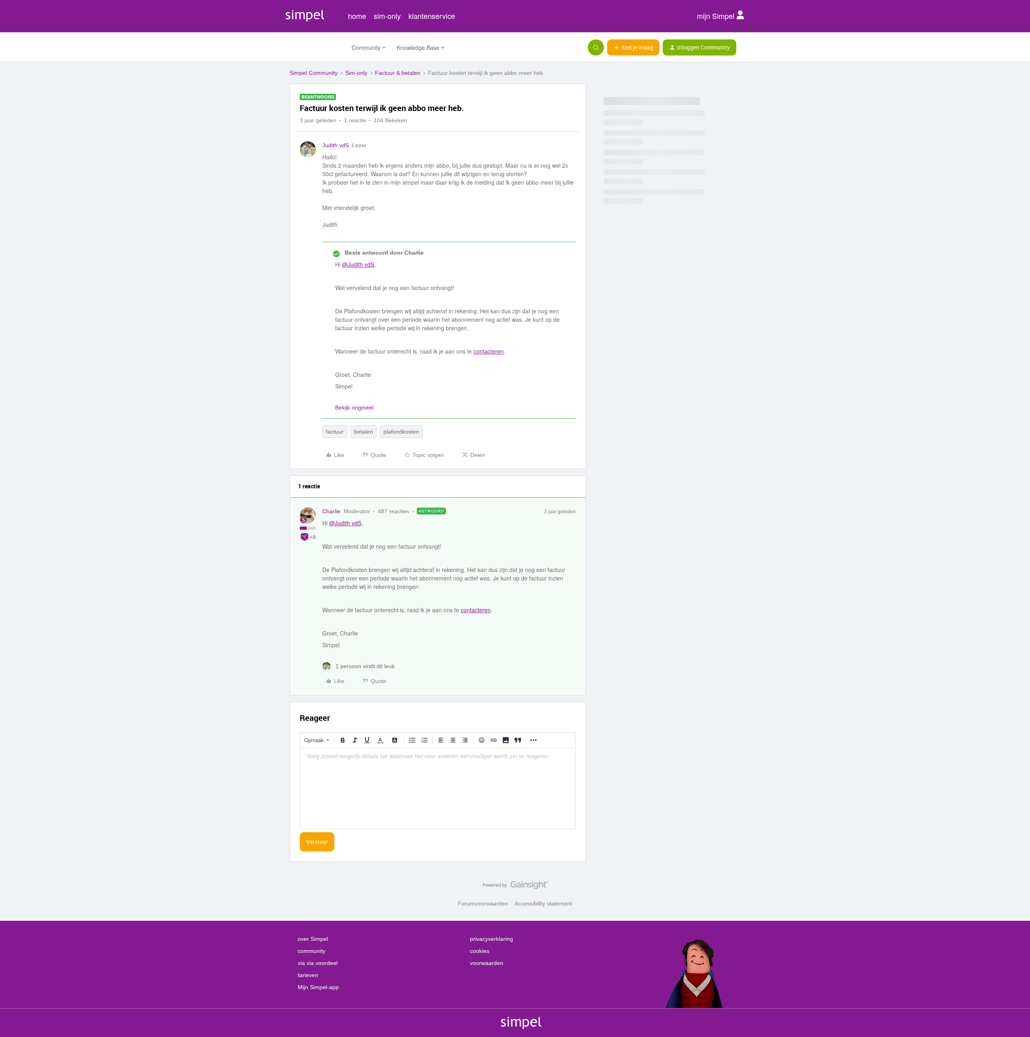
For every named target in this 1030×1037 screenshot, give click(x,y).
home (357, 15)
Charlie (331, 511)
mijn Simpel (716, 15)
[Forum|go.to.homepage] (316, 47)
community (311, 951)
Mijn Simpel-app (318, 987)
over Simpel (313, 939)
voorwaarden (486, 963)
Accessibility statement (543, 903)
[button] (633, 47)
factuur (335, 431)
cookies (479, 951)
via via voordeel (318, 963)
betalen (363, 431)
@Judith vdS (358, 264)
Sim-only (356, 73)
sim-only (387, 15)
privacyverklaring (491, 939)
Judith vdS (335, 145)
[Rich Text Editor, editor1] (437, 788)
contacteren (489, 351)
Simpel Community (314, 73)
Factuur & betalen (397, 73)
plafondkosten (401, 431)
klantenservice (431, 15)
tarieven (308, 975)
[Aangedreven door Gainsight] (515, 887)
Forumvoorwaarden (483, 903)
